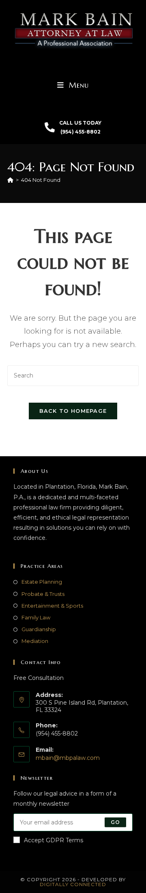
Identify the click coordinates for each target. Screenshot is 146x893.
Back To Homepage (73, 411)
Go (115, 822)
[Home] (10, 180)
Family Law (35, 617)
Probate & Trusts (42, 594)
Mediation (34, 641)
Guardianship (38, 629)
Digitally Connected (73, 884)
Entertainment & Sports (52, 605)
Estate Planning (41, 581)
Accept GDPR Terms (53, 840)
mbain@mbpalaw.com (68, 757)
